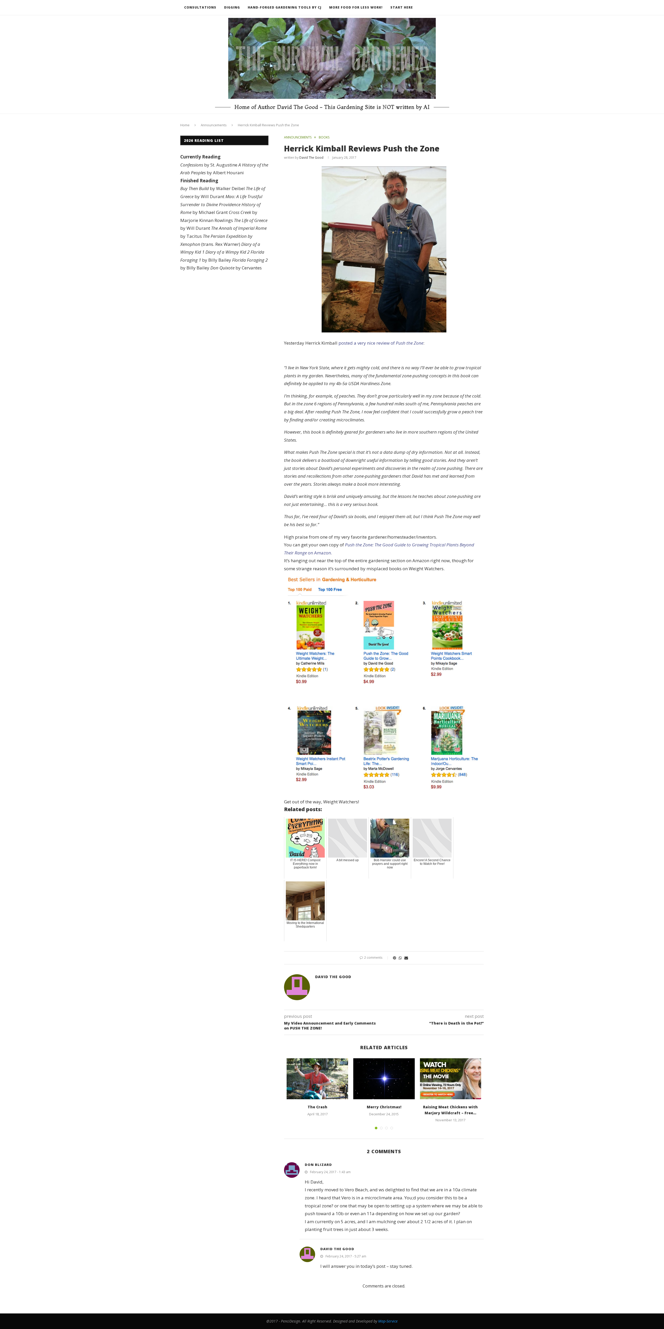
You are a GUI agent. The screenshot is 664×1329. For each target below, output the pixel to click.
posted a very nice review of (380, 343)
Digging (232, 7)
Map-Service (388, 1321)
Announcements (214, 125)
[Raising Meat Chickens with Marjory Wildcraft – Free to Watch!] (450, 1078)
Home (185, 125)
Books (324, 137)
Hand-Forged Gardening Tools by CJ (284, 7)
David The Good (311, 157)
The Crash (317, 1106)
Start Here (401, 7)
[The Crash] (317, 1078)
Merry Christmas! (384, 1106)
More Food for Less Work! (356, 7)
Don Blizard (318, 1164)
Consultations (200, 7)
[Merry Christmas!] (384, 1078)
